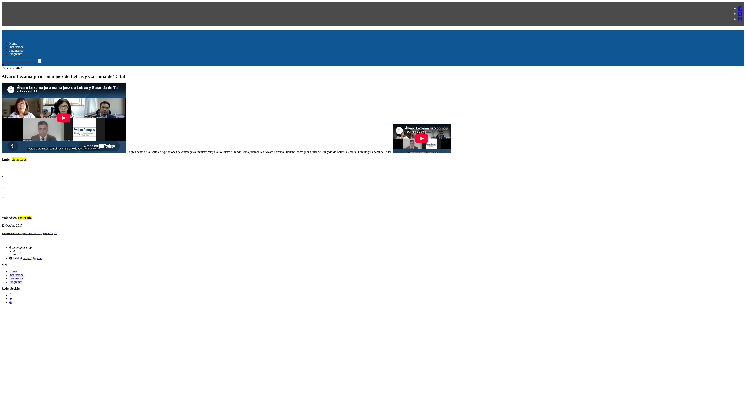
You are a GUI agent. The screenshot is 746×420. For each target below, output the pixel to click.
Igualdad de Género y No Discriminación (3, 197)
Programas (15, 54)
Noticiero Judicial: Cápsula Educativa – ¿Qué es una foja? (29, 233)
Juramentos (16, 50)
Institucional (16, 47)
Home (13, 43)
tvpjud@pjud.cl (32, 258)
